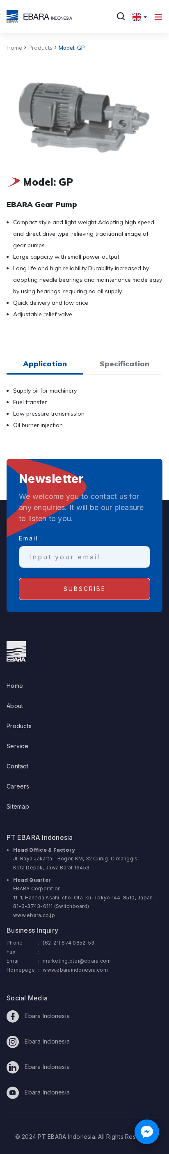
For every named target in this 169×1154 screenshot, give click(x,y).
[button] (139, 16)
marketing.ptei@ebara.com (77, 961)
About (15, 705)
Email (29, 538)
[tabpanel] (84, 413)
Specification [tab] (124, 363)
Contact (17, 766)
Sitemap (18, 806)
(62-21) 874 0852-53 (68, 943)
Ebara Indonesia (46, 1015)
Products (38, 47)
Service (17, 746)
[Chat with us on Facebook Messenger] (147, 1132)
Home (14, 47)
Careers (18, 786)
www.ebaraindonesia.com (75, 970)
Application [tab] (45, 363)
